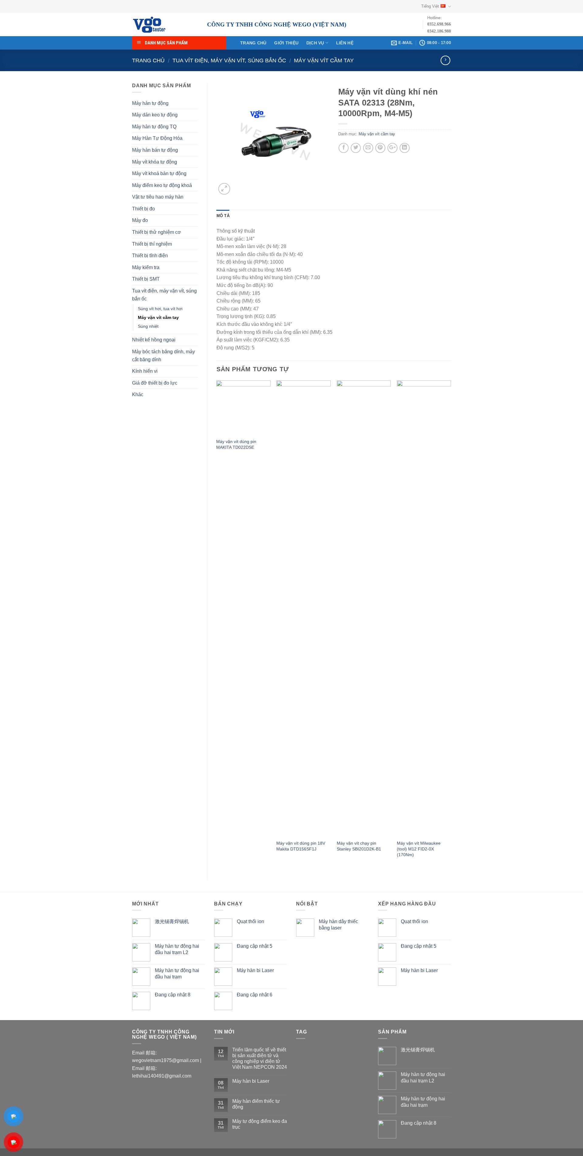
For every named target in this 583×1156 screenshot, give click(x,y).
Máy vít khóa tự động (154, 161)
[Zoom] (224, 189)
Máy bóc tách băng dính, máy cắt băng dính (163, 355)
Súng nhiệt (148, 326)
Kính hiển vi (145, 371)
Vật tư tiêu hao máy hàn (157, 196)
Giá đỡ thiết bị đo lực (154, 383)
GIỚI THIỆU (286, 42)
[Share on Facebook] (344, 148)
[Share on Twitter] (356, 148)
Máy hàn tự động (150, 103)
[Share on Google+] (392, 148)
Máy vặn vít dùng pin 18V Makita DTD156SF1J (300, 846)
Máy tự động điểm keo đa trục (259, 1124)
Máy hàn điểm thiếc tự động (256, 1104)
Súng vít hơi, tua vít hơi (160, 308)
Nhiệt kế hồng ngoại (154, 339)
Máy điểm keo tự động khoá (162, 185)
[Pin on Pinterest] (380, 148)
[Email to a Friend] (368, 148)
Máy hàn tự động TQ (154, 126)
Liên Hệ (344, 42)
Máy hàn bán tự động (155, 150)
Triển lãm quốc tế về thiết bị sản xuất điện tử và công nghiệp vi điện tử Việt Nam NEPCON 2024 (259, 1058)
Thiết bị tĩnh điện (150, 255)
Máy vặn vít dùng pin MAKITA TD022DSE (236, 444)
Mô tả (223, 215)
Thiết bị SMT (146, 279)
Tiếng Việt (430, 6)
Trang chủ (253, 42)
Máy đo (140, 220)
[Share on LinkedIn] (405, 148)
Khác (137, 394)
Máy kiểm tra (145, 267)
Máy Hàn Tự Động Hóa (157, 138)
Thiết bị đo (143, 208)
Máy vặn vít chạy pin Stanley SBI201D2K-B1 (359, 846)
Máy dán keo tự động (155, 114)
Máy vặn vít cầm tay (324, 60)
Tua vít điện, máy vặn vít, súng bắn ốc (229, 60)
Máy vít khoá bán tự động (159, 173)
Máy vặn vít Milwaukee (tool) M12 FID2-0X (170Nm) (419, 849)
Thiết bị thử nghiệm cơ (156, 232)
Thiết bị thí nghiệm (152, 244)
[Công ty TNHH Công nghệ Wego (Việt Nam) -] (165, 24)
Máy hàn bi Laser (250, 1081)
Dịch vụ (315, 42)
